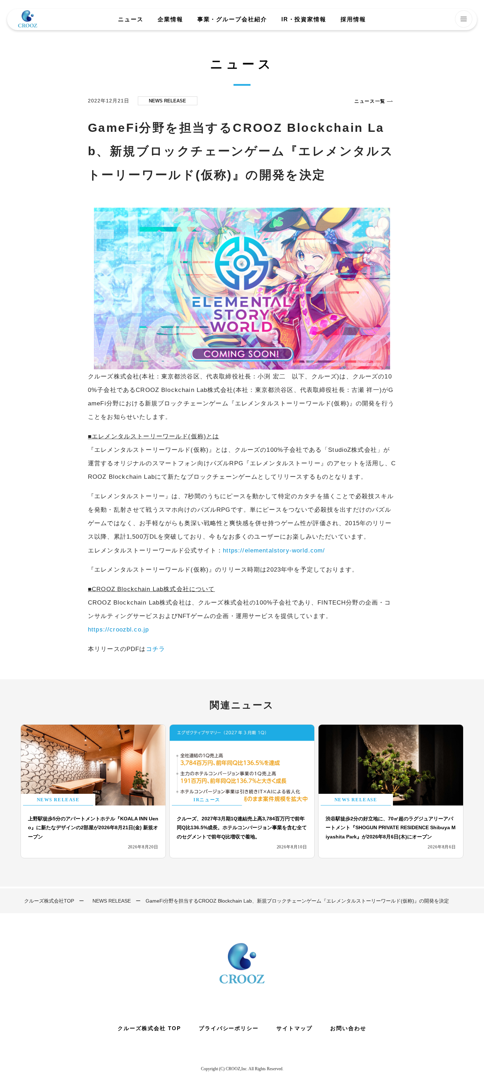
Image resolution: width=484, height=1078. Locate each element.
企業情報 (170, 19)
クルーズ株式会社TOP (49, 901)
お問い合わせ (348, 1028)
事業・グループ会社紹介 (232, 19)
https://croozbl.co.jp (118, 629)
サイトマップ (294, 1028)
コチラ (155, 649)
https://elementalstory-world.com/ (274, 550)
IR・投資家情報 (303, 19)
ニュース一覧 (369, 101)
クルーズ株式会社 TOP (149, 1028)
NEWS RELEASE (111, 901)
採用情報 (353, 19)
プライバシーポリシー (229, 1028)
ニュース (130, 19)
